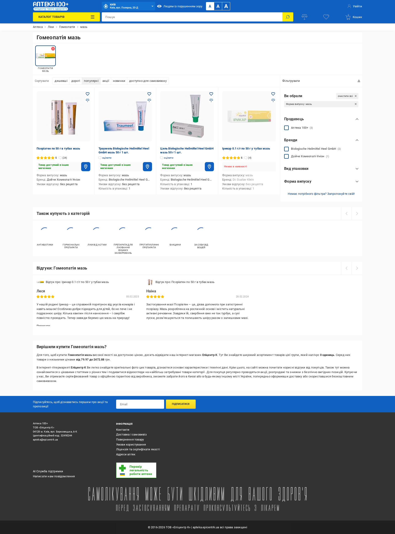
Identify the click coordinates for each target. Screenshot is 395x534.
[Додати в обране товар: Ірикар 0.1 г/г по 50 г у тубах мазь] (273, 94)
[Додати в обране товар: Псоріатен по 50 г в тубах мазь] (87, 94)
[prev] (346, 213)
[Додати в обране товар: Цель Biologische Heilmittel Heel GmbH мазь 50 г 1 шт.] (211, 94)
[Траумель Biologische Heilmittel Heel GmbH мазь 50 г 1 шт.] (125, 116)
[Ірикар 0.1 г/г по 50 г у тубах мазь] (249, 116)
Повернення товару (130, 439)
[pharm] (154, 470)
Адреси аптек (125, 454)
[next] (357, 213)
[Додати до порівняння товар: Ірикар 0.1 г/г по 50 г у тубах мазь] (273, 100)
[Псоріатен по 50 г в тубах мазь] (63, 116)
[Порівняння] (304, 17)
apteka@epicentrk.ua (45, 439)
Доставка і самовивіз (131, 434)
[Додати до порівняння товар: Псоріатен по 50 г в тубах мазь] (87, 100)
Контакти (123, 429)
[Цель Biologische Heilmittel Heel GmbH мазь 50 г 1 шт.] (187, 116)
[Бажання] (326, 17)
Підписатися (180, 404)
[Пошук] (287, 16)
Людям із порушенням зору (182, 6)
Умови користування (131, 444)
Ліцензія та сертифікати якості (138, 449)
